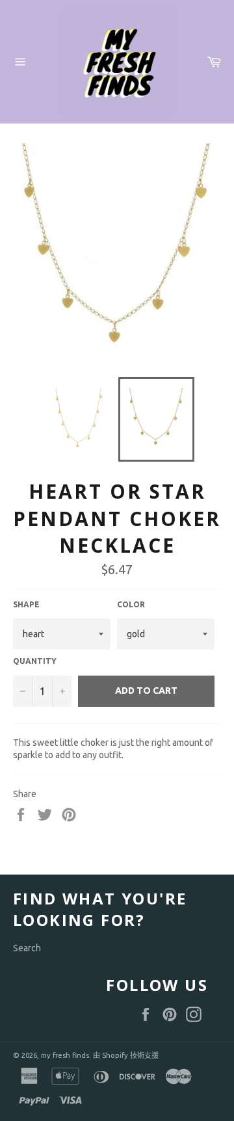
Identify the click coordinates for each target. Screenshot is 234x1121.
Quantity (35, 661)
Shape (26, 604)
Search (27, 948)
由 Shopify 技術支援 (126, 1055)
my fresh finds (65, 1055)
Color (131, 604)
